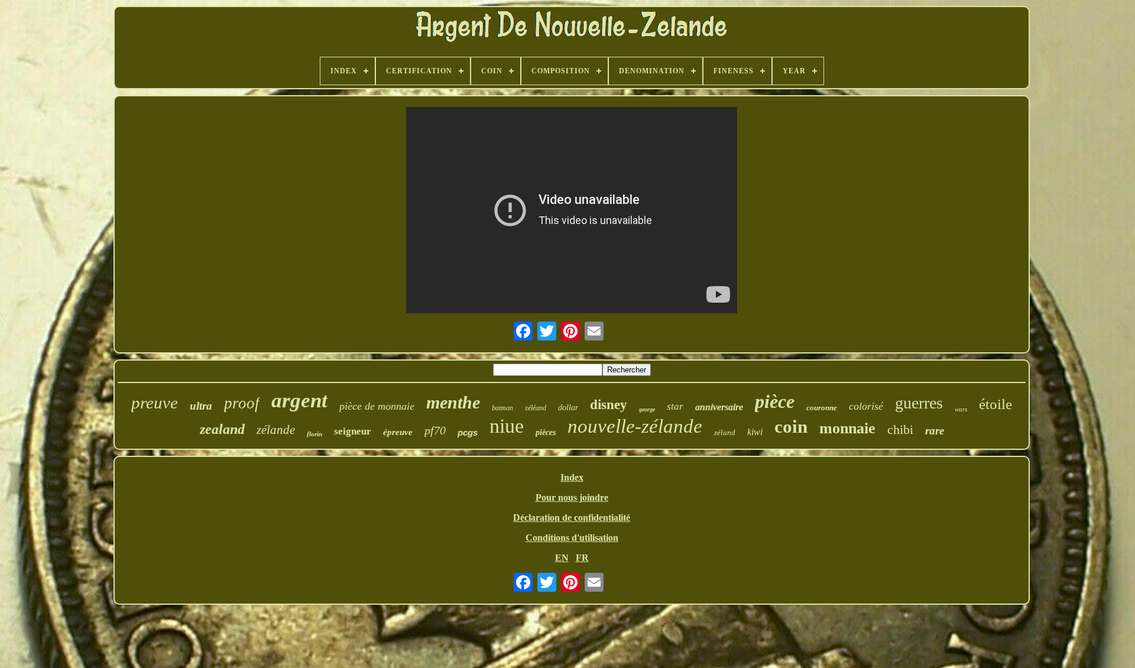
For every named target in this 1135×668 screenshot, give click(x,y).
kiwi (755, 432)
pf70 (435, 430)
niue (506, 426)
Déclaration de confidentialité (571, 518)
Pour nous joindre (572, 497)
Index (571, 477)
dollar (568, 407)
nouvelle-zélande (635, 426)
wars (961, 409)
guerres (919, 403)
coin (791, 426)
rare (934, 430)
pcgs (468, 432)
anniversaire (719, 407)
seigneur (352, 431)
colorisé (866, 406)
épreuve (398, 432)
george (647, 409)
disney (608, 404)
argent (299, 400)
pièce (774, 401)
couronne (821, 407)
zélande (276, 430)
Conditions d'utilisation (572, 538)
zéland (724, 432)
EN (562, 558)
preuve (154, 402)
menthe (453, 402)
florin (314, 433)
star (675, 406)
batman (502, 408)
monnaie (847, 428)
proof (242, 403)
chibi (900, 429)
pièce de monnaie (376, 406)
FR (582, 558)
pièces (546, 432)
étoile (995, 404)
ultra (201, 406)
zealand (222, 429)
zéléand (535, 408)
